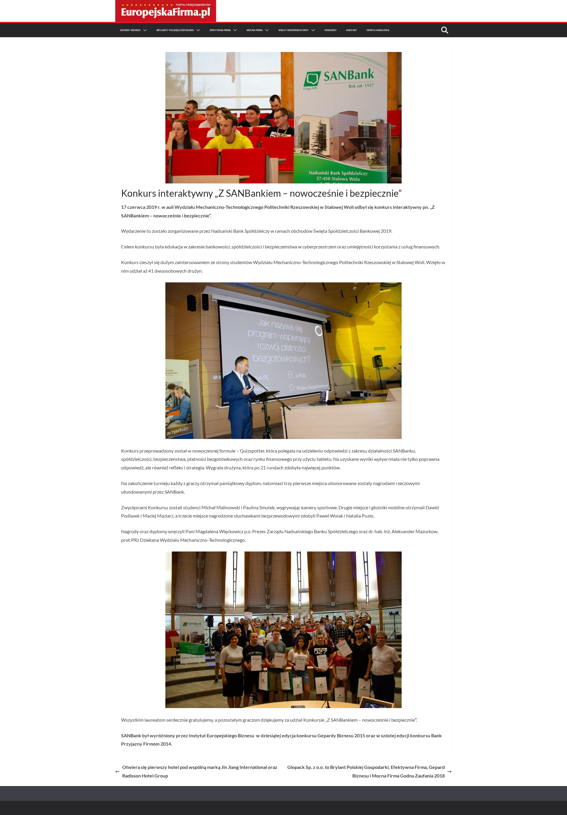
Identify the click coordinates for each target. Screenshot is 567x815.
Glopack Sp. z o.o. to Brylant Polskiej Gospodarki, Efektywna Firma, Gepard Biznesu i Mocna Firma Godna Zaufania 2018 (366, 771)
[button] (144, 30)
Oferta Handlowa (377, 30)
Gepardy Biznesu (130, 30)
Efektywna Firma (220, 30)
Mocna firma (255, 30)
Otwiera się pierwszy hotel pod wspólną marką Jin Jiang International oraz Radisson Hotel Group (199, 771)
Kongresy (331, 30)
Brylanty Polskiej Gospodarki (175, 30)
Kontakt (351, 30)
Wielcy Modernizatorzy (293, 30)
